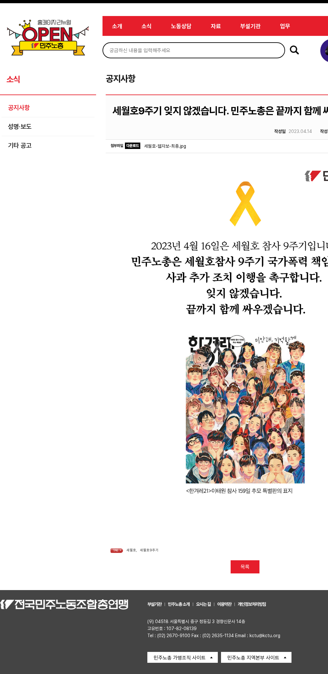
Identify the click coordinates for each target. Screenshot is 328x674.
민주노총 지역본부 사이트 (253, 658)
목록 (245, 567)
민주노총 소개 (179, 604)
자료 (216, 26)
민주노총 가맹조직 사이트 (180, 658)
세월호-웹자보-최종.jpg (165, 146)
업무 (285, 26)
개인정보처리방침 (252, 604)
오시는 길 (203, 604)
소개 (117, 26)
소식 (147, 26)
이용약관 (224, 604)
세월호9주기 (149, 550)
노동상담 (181, 26)
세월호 (131, 550)
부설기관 (250, 26)
